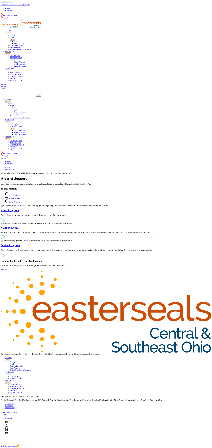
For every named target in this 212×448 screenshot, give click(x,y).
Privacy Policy (10, 408)
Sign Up (4, 269)
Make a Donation (16, 72)
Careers (8, 8)
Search (5, 18)
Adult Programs (19, 64)
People (12, 37)
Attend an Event (15, 74)
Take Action (9, 68)
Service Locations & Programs (20, 49)
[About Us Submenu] (8, 33)
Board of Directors (20, 43)
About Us (8, 31)
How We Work (15, 56)
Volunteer (13, 78)
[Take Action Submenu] (8, 70)
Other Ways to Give (17, 76)
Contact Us (9, 10)
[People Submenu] (12, 39)
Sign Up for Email (16, 80)
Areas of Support (16, 58)
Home (7, 167)
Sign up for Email (16, 392)
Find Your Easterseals (10, 15)
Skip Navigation (6, 2)
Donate (3, 414)
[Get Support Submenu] (8, 53)
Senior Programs (20, 66)
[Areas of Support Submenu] (12, 60)
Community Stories (16, 45)
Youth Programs (19, 62)
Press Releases (15, 47)
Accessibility (9, 404)
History (12, 35)
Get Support (9, 51)
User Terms (9, 406)
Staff (15, 41)
